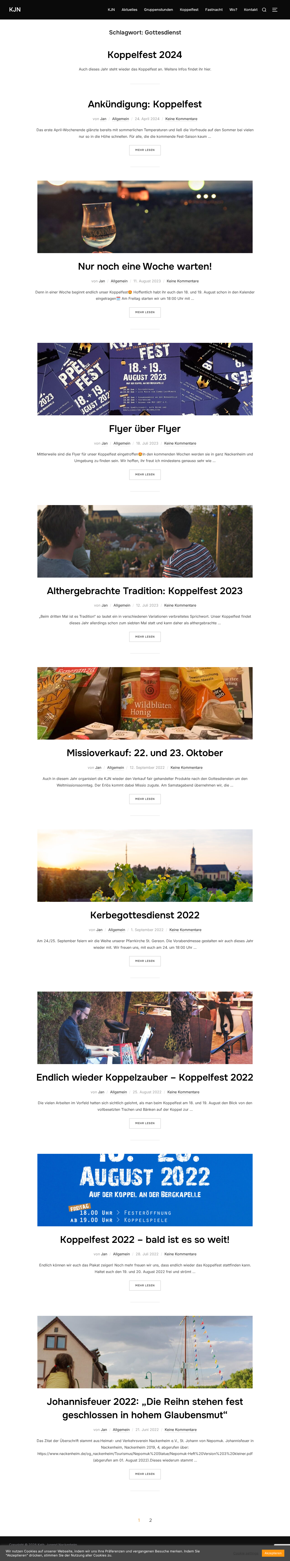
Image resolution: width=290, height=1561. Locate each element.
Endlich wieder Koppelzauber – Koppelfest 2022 (144, 1077)
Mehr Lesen (148, 150)
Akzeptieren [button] (273, 1553)
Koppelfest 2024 (144, 55)
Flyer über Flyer (145, 429)
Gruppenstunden (158, 9)
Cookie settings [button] (246, 1553)
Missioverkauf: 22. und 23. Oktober (145, 753)
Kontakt (251, 9)
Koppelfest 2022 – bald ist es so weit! (145, 1240)
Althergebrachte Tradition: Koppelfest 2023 (145, 591)
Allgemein (120, 118)
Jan (103, 118)
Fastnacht (214, 9)
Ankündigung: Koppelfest (145, 104)
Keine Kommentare (181, 118)
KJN (15, 9)
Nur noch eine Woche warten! (145, 266)
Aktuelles (129, 9)
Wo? (233, 9)
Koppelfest (189, 9)
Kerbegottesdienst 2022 (145, 915)
